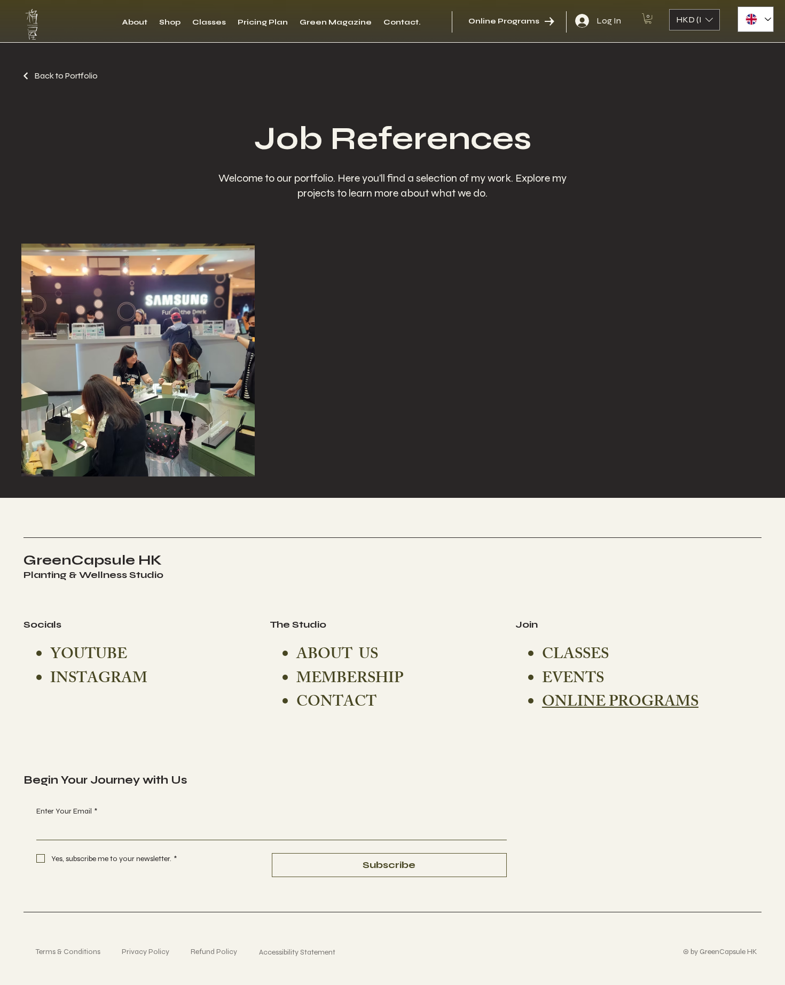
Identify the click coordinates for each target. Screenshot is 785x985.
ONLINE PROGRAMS (620, 703)
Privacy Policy (133, 951)
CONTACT (336, 703)
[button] (648, 18)
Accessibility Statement (285, 952)
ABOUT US (337, 656)
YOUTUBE (88, 656)
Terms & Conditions (55, 951)
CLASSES (575, 656)
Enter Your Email (66, 811)
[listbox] (694, 19)
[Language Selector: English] (755, 19)
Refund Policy (201, 951)
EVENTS (573, 680)
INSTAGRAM (98, 680)
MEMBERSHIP (349, 680)
